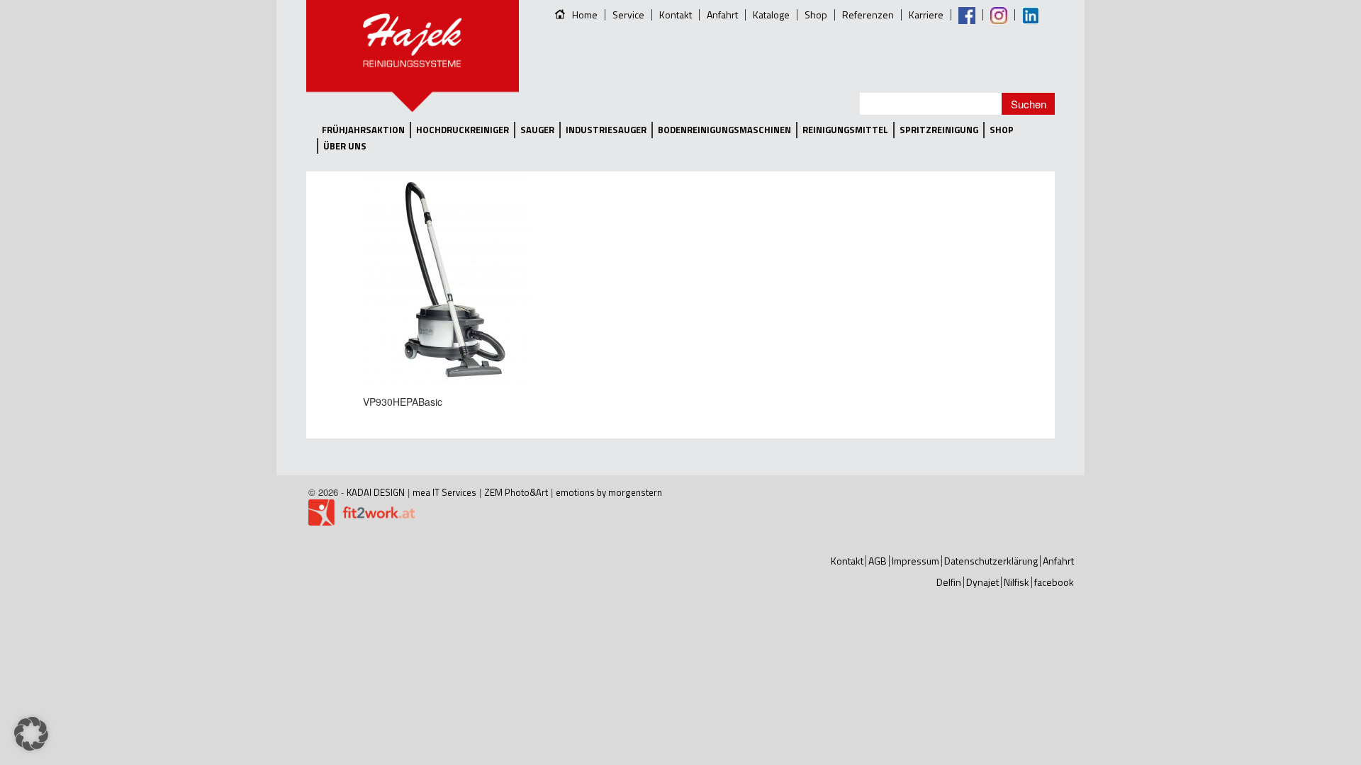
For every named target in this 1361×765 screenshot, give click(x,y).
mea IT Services (444, 492)
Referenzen (868, 14)
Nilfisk (1016, 581)
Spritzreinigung (939, 130)
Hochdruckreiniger (462, 130)
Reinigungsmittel (845, 130)
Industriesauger (606, 130)
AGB (877, 560)
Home (585, 14)
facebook (1054, 581)
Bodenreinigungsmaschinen (724, 130)
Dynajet (982, 581)
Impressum (915, 560)
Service (628, 14)
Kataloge (771, 14)
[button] (31, 734)
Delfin (948, 581)
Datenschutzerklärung (991, 560)
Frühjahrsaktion (363, 130)
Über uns (344, 146)
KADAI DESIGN (376, 492)
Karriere (926, 14)
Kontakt (675, 14)
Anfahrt (722, 14)
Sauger (537, 130)
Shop (816, 14)
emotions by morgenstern (609, 492)
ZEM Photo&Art (516, 492)
